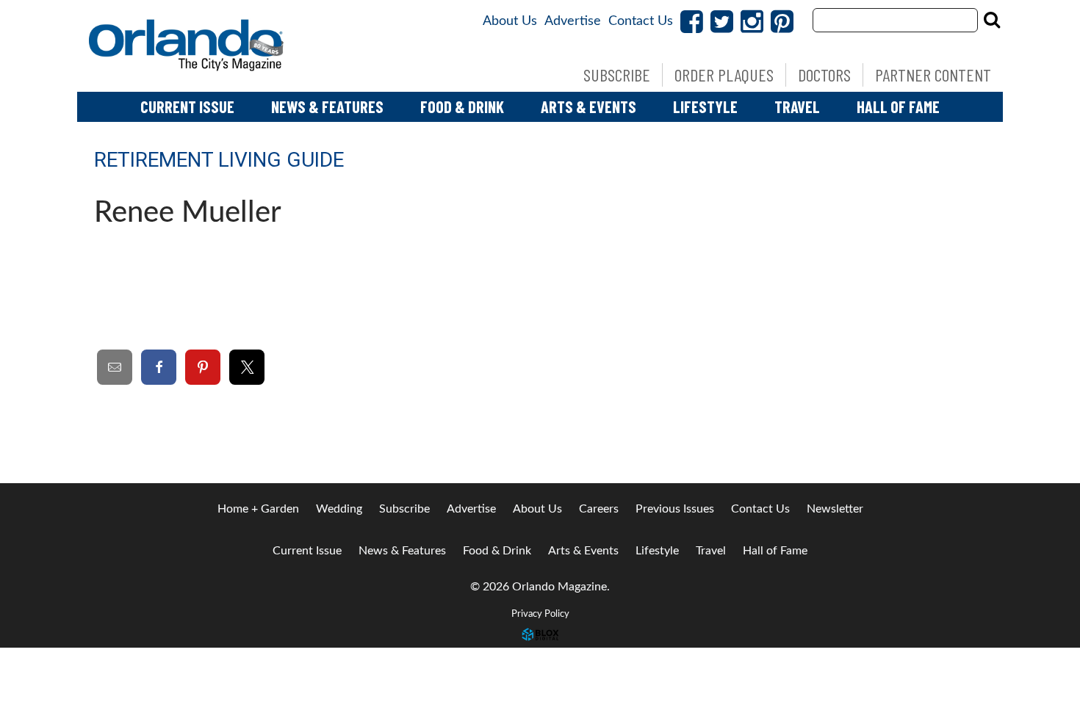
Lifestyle (705, 106)
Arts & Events (588, 106)
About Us (510, 21)
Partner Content (933, 74)
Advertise (572, 21)
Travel (797, 106)
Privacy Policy (540, 613)
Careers (599, 509)
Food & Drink (462, 106)
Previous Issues (675, 509)
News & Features (327, 106)
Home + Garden (258, 509)
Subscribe (616, 74)
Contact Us (640, 21)
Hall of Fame (898, 106)
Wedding (339, 509)
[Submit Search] (992, 20)
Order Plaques (724, 74)
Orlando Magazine (187, 45)
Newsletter (835, 509)
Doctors (824, 74)
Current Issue (187, 106)
